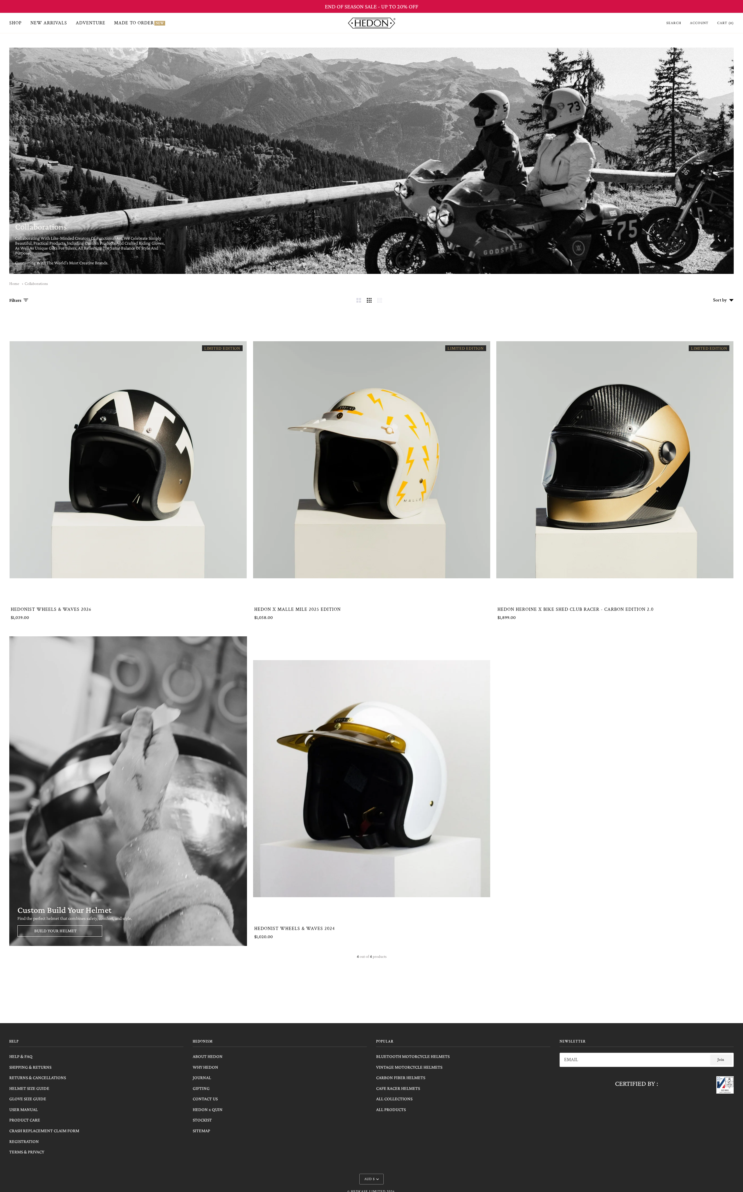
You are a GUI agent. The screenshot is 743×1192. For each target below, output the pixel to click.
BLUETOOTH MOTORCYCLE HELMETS (413, 1056)
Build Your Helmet (55, 930)
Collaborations (36, 283)
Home (14, 283)
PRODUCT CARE (24, 1119)
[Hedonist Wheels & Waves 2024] (371, 778)
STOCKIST (202, 1119)
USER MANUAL (23, 1109)
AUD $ (369, 1179)
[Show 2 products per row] (359, 300)
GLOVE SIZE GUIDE (27, 1098)
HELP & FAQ (21, 1056)
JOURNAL (202, 1077)
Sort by (720, 300)
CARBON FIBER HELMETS (400, 1077)
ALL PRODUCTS (391, 1109)
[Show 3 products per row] (369, 300)
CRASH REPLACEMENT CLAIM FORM (44, 1130)
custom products (100, 243)
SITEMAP (201, 1130)
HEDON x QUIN (208, 1109)
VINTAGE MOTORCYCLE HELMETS (409, 1067)
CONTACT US (205, 1098)
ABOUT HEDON (208, 1056)
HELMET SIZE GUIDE (29, 1088)
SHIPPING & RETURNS (30, 1067)
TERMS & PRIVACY (26, 1151)
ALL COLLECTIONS (394, 1098)
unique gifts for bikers (55, 247)
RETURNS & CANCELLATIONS (37, 1077)
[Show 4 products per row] (381, 300)
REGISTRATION (24, 1141)
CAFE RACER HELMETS (398, 1088)
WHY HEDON (205, 1067)
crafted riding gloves (144, 243)
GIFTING (201, 1088)
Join (720, 1060)
